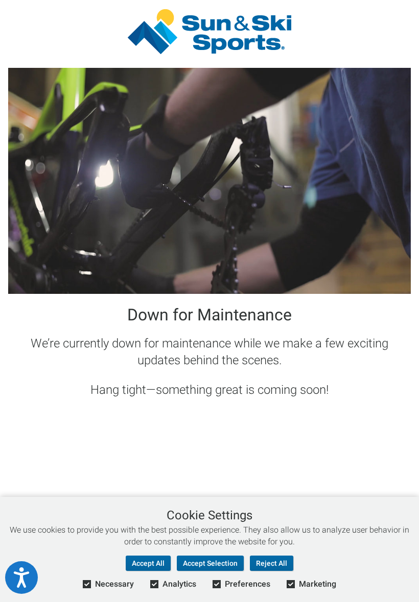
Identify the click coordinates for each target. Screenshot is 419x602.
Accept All (148, 563)
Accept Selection (210, 563)
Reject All (271, 563)
